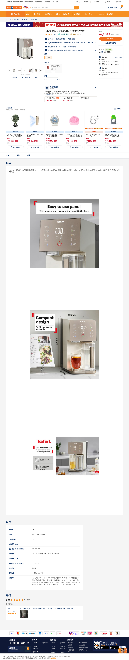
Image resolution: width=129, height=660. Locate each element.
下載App (78, 2)
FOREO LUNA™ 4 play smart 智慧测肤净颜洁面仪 (74, 135)
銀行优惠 (48, 14)
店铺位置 (86, 2)
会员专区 (77, 14)
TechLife (101, 14)
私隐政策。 (53, 658)
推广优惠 (37, 14)
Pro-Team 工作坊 (83, 642)
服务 (57, 14)
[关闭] (126, 656)
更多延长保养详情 (49, 95)
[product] (15, 120)
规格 (18, 155)
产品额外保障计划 (71, 650)
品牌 (27, 14)
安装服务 (70, 645)
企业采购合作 (45, 643)
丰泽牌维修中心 (83, 650)
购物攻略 (66, 14)
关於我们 (35, 642)
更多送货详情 (118, 57)
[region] (64, 656)
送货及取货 (70, 642)
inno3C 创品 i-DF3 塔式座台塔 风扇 (35, 135)
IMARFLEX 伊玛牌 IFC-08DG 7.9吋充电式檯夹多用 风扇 (15, 136)
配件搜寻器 (53, 649)
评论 (28, 155)
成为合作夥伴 (35, 652)
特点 (7, 155)
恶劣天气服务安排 (83, 647)
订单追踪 (96, 2)
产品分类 (17, 14)
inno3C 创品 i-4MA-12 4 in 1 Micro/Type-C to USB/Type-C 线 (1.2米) (94, 136)
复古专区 (110, 14)
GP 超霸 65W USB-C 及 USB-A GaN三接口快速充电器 (113, 136)
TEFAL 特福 (50, 31)
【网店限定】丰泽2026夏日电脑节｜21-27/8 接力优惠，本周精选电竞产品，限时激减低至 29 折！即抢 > (32, 2)
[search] (76, 7)
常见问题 (62, 646)
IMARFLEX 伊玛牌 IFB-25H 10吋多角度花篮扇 (54, 135)
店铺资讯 (62, 652)
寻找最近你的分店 (14, 649)
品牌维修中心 (62, 643)
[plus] (57, 79)
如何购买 (53, 642)
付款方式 (53, 646)
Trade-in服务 (82, 645)
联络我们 (62, 649)
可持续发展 (35, 649)
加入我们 (35, 646)
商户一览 (87, 14)
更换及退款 (70, 647)
